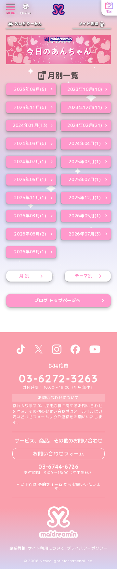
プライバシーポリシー (87, 548)
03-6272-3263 (58, 378)
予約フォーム (50, 484)
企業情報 (17, 548)
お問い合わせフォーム (58, 453)
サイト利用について (46, 548)
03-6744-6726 (58, 466)
